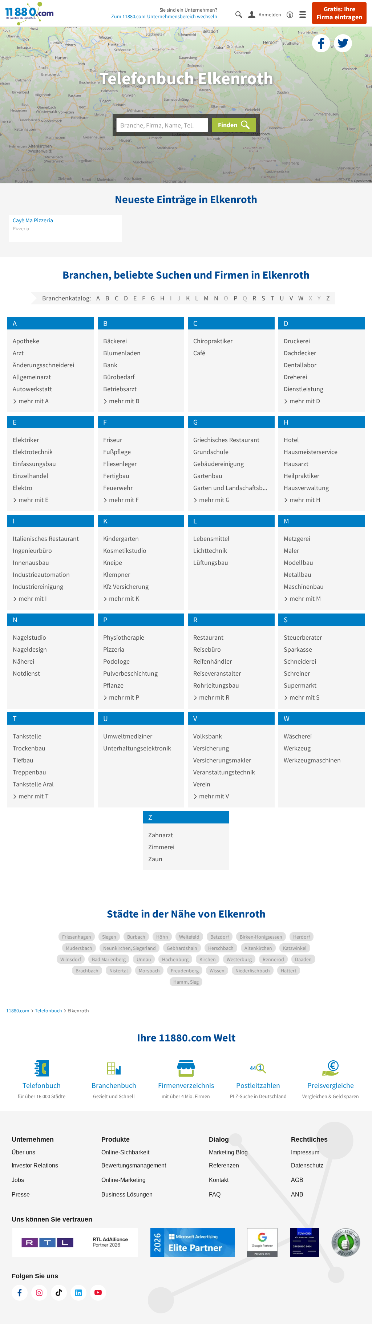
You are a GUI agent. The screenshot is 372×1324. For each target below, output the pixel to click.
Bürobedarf (118, 377)
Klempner (116, 574)
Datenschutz (307, 1165)
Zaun (155, 859)
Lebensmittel (211, 538)
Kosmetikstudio (124, 550)
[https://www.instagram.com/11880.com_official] (39, 1293)
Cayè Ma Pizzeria (33, 220)
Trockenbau (29, 748)
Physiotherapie (123, 637)
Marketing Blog (228, 1152)
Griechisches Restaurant (226, 440)
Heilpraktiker (301, 475)
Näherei (23, 661)
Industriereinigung (38, 586)
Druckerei (297, 341)
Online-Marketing (123, 1180)
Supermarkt (300, 685)
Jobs (18, 1180)
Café (199, 353)
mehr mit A (33, 401)
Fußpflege (117, 452)
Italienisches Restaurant (46, 538)
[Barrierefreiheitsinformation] (293, 14)
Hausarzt (296, 463)
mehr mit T (33, 796)
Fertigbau (116, 475)
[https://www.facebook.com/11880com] (20, 1293)
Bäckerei (115, 341)
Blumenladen (122, 353)
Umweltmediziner (127, 736)
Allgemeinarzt (32, 377)
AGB (297, 1180)
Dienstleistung (303, 389)
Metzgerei (297, 538)
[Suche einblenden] (241, 14)
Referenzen (224, 1165)
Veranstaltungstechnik (224, 772)
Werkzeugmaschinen (312, 760)
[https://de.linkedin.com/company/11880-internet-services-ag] (78, 1293)
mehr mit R (213, 697)
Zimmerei (161, 847)
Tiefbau (23, 760)
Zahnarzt (160, 835)
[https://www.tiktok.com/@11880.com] (59, 1293)
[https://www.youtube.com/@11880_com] (98, 1293)
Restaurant (208, 637)
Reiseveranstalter (217, 673)
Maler (291, 550)
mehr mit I (32, 598)
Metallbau (297, 574)
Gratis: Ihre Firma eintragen (339, 13)
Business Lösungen (127, 1194)
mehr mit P (123, 697)
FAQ (215, 1194)
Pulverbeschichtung (130, 673)
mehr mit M (304, 598)
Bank (110, 365)
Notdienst (26, 673)
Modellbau (298, 562)
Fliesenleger (120, 463)
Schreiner (297, 673)
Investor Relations (35, 1165)
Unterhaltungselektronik (137, 748)
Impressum (305, 1152)
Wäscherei (298, 736)
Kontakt (219, 1180)
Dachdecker (300, 353)
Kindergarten (121, 538)
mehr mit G (214, 499)
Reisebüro (207, 649)
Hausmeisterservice (310, 452)
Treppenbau (29, 772)
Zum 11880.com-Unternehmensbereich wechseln (164, 16)
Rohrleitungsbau (216, 685)
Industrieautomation (41, 574)
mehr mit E (32, 499)
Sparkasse (298, 649)
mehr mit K (123, 598)
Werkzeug (297, 748)
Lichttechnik (210, 550)
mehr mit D (304, 401)
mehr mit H (304, 499)
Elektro (22, 487)
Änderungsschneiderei (43, 365)
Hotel (291, 440)
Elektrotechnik (33, 452)
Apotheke (26, 341)
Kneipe (112, 562)
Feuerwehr (118, 487)
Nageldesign (30, 649)
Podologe (116, 661)
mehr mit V (213, 796)
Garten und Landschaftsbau (231, 487)
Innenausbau (31, 562)
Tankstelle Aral (33, 784)
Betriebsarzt (120, 389)
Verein (201, 784)
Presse (21, 1194)
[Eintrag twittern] (343, 43)
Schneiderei (300, 661)
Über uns (23, 1152)
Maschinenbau (304, 586)
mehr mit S (304, 697)
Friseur (112, 440)
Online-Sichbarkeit (125, 1152)
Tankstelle (27, 736)
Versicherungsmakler (222, 760)
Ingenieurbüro (32, 550)
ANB (297, 1194)
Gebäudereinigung (218, 463)
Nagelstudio (29, 637)
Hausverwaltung (306, 487)
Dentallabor (300, 365)
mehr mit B (124, 401)
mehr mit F (123, 499)
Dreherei (295, 377)
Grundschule (211, 452)
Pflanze (113, 685)
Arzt (18, 353)
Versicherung (211, 748)
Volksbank (207, 736)
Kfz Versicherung (126, 586)
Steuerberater (303, 637)
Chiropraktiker (212, 341)
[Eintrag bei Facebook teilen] (321, 43)
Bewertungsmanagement (133, 1165)
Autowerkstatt (32, 389)
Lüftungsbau (210, 562)
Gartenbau (207, 475)
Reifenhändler (212, 661)
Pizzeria (113, 649)
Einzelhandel (30, 475)
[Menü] (305, 14)
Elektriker (26, 440)
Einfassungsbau (34, 463)
